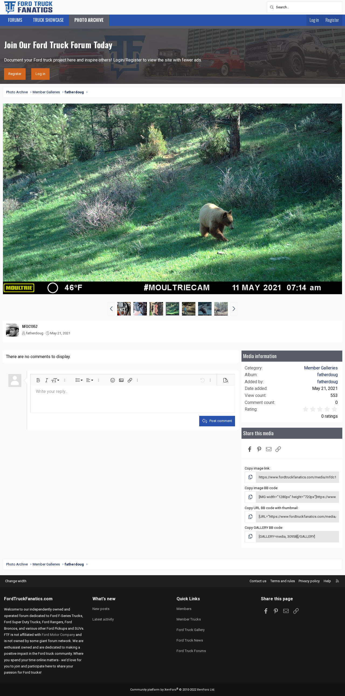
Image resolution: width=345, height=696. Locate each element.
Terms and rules (282, 581)
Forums (15, 20)
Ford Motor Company (58, 635)
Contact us (258, 581)
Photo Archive (89, 20)
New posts (100, 609)
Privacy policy (309, 581)
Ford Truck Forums (191, 651)
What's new (103, 598)
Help (327, 581)
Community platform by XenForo (172, 689)
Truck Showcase (48, 20)
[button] (111, 309)
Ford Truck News (190, 640)
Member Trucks (189, 619)
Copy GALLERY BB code (263, 528)
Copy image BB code (261, 488)
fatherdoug (34, 333)
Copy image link (257, 468)
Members (184, 609)
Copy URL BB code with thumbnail (271, 508)
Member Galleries (321, 368)
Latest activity (103, 619)
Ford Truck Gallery (191, 630)
